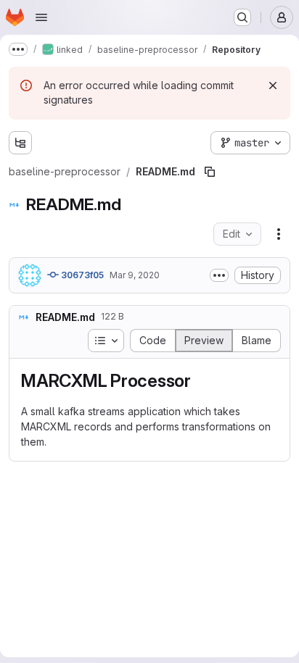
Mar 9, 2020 (135, 275)
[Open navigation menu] (41, 17)
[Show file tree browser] (20, 142)
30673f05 (81, 275)
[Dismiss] (273, 85)
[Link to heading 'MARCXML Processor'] (200, 380)
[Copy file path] (209, 171)
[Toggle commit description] (219, 275)
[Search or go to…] (242, 17)
